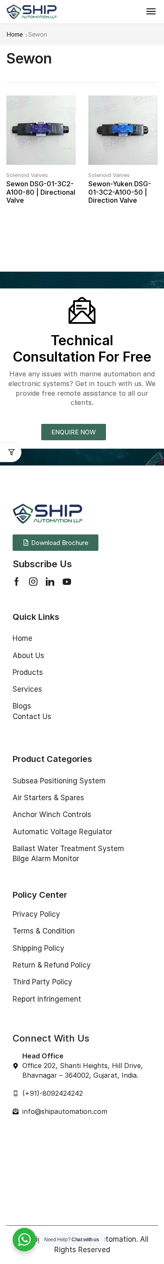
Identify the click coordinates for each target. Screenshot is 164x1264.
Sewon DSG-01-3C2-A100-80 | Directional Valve (40, 192)
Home (15, 34)
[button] (151, 11)
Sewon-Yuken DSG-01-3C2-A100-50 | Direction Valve (119, 192)
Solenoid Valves (27, 175)
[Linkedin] (50, 581)
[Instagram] (33, 581)
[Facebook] (17, 581)
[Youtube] (67, 581)
